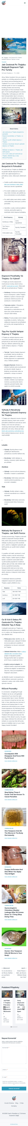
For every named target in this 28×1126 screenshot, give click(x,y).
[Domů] (2, 57)
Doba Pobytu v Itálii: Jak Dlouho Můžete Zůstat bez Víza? (21, 973)
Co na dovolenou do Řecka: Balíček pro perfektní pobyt (7, 973)
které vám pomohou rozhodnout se (13, 431)
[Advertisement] (14, 21)
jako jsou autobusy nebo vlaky (13, 184)
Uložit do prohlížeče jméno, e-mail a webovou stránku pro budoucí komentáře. (14, 1082)
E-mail (4, 1077)
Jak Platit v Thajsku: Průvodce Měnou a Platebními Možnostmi (7, 1007)
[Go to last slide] (4, 1008)
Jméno (5, 1070)
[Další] (23, 1008)
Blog (16, 1103)
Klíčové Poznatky (7, 157)
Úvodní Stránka (9, 1103)
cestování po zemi (12, 286)
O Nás (22, 1103)
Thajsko (4, 62)
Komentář (5, 1047)
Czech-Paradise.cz (8, 73)
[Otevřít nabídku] (24, 3)
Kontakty (14, 1106)
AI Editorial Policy (14, 1124)
